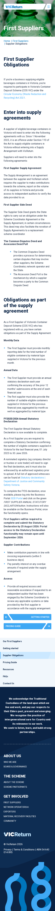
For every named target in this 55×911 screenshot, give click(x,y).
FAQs (5, 676)
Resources (8, 669)
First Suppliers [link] (20, 41)
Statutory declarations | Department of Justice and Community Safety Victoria (24, 481)
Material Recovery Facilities (20, 816)
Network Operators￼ (16, 807)
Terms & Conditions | (25, 849)
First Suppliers (12, 802)
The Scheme (15, 776)
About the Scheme (14, 782)
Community (10, 821)
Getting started (10, 648)
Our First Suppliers (12, 641)
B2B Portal (17, 498)
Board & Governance (15, 766)
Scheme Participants (15, 787)
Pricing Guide (10, 662)
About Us (12, 756)
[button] (27, 617)
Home (7, 41)
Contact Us (8, 683)
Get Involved (16, 796)
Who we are (10, 762)
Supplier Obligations (13, 655)
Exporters (10, 811)
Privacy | (9, 849)
